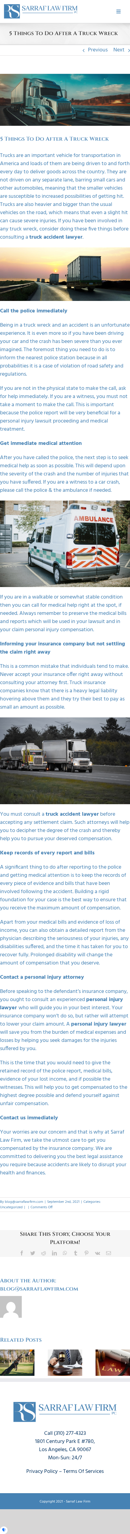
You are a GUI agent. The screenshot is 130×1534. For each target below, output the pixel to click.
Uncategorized (11, 1207)
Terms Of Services (83, 1471)
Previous (98, 50)
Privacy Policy (42, 1471)
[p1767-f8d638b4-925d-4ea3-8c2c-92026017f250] (41, 5)
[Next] (125, 1362)
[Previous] (4, 1362)
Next (119, 50)
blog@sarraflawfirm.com (24, 1202)
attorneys (98, 822)
